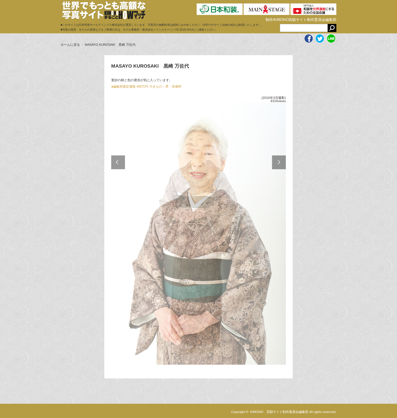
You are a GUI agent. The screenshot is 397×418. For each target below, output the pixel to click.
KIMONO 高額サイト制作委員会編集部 (279, 412)
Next (279, 162)
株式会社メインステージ (157, 29)
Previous (118, 162)
